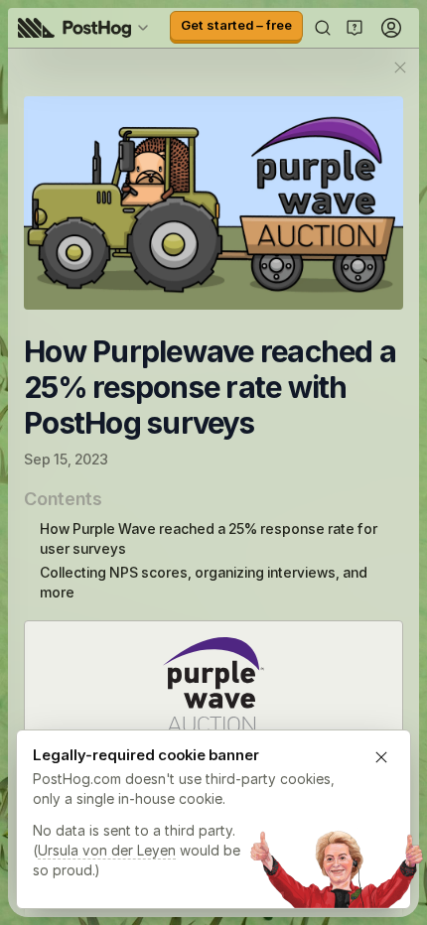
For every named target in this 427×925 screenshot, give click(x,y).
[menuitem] (86, 28)
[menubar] (86, 28)
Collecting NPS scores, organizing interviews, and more (203, 582)
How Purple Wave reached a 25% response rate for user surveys (208, 538)
